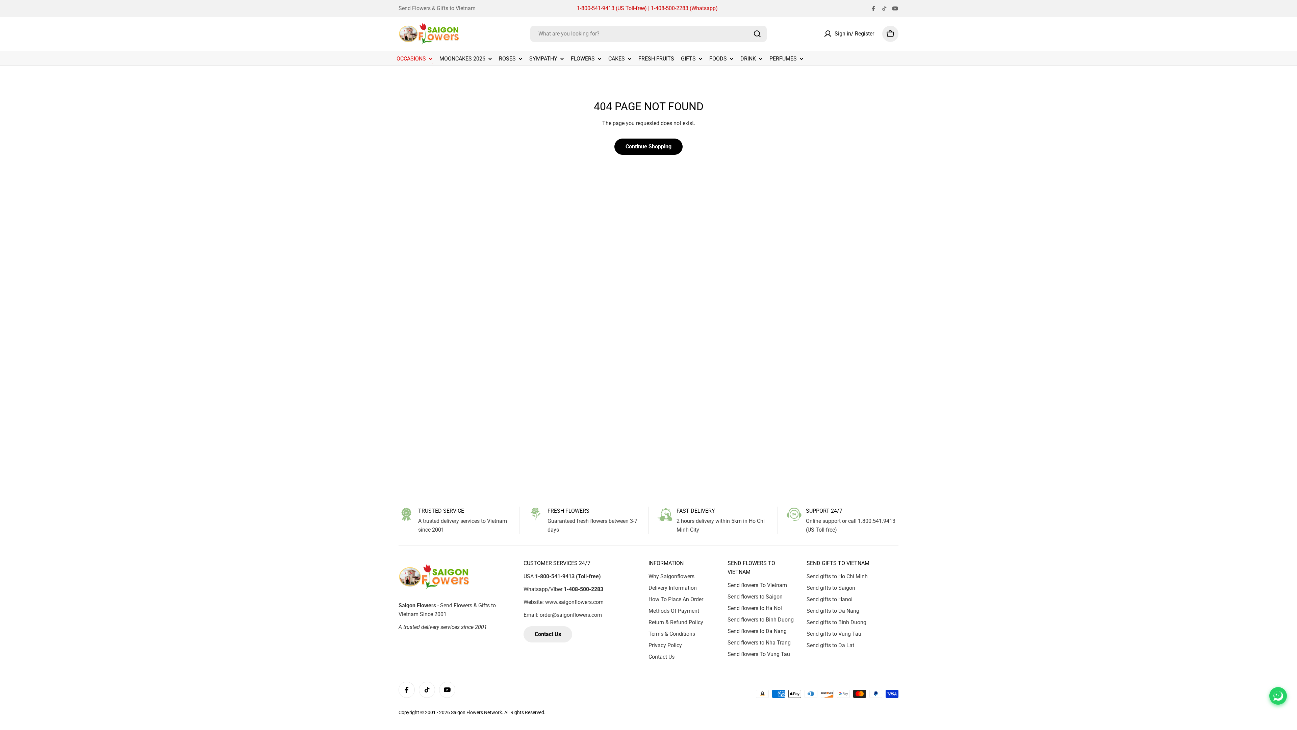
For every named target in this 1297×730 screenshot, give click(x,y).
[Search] (757, 34)
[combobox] (648, 34)
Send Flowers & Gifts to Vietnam (437, 8)
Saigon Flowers (467, 712)
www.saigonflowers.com (574, 602)
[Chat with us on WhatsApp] (1278, 696)
